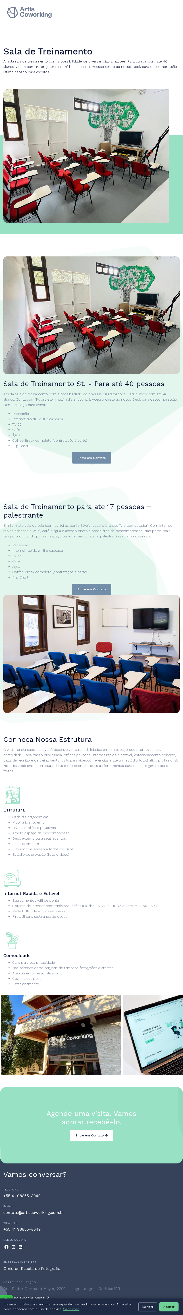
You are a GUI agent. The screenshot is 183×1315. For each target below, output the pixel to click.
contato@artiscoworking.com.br (33, 1212)
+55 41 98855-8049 (22, 1195)
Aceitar (169, 1307)
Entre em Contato (91, 458)
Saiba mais (71, 1309)
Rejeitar (147, 1307)
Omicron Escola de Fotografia (31, 1268)
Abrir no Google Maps (24, 1298)
